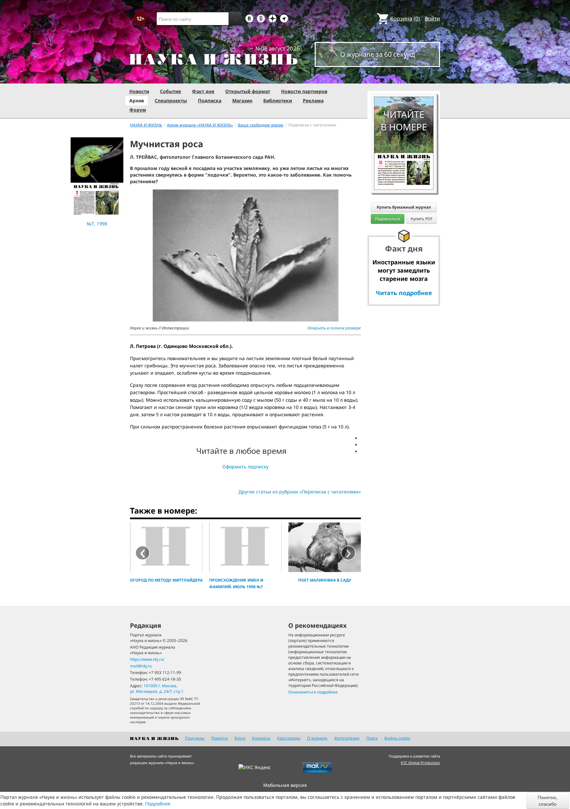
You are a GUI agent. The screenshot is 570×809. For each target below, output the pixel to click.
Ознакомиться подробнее (313, 692)
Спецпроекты (171, 100)
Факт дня (203, 91)
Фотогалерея (347, 738)
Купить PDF (421, 218)
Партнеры (195, 738)
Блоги (240, 738)
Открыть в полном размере (334, 328)
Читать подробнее (404, 292)
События (170, 91)
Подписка (209, 100)
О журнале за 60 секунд (377, 54)
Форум (137, 110)
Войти (432, 18)
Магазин (242, 100)
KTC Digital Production (420, 762)
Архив (136, 100)
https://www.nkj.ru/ (147, 659)
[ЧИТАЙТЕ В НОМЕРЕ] (404, 77)
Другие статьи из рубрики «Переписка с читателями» (299, 492)
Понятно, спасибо (547, 800)
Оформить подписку (245, 466)
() (405, 18)
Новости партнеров (304, 91)
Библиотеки (277, 100)
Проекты (219, 738)
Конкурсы (261, 738)
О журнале (317, 738)
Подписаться (387, 218)
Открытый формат (247, 91)
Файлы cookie (397, 738)
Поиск (372, 738)
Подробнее (158, 803)
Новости (139, 91)
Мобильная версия (285, 785)
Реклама (313, 100)
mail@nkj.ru (141, 666)
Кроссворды (289, 738)
